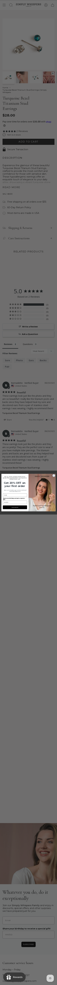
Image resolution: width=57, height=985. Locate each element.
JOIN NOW (15, 507)
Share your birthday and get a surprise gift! (14, 499)
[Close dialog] (54, 475)
